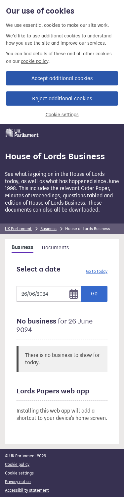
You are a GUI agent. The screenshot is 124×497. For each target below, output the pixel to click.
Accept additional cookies (62, 78)
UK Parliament (18, 228)
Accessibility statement (27, 490)
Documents (55, 247)
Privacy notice (18, 481)
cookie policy (34, 61)
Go (94, 293)
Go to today (96, 271)
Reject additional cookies (62, 98)
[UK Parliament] (22, 132)
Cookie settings (62, 115)
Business (48, 228)
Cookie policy (17, 464)
